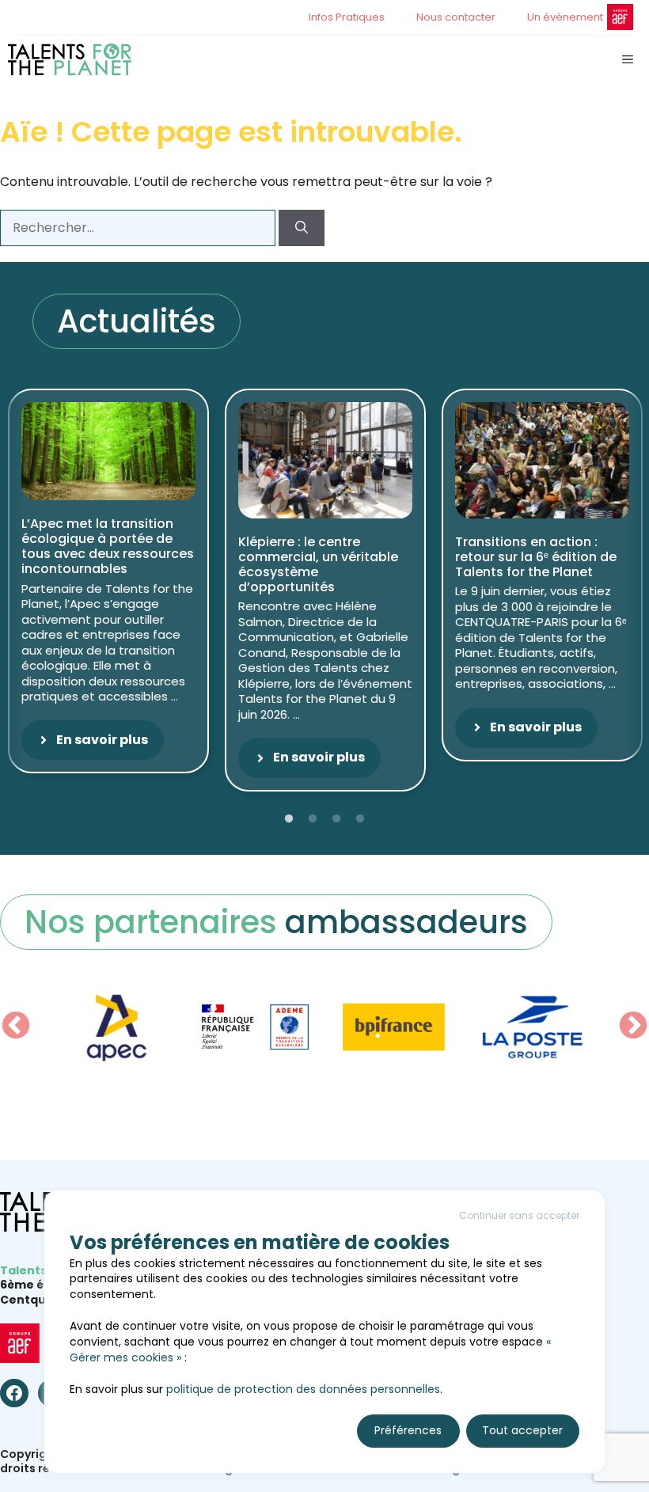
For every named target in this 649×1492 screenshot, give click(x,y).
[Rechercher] (301, 228)
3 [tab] (336, 819)
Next (633, 1026)
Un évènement (565, 17)
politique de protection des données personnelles (303, 1389)
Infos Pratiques (347, 17)
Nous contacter (455, 17)
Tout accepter (522, 1430)
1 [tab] (289, 819)
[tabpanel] (108, 581)
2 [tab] (313, 819)
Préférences (408, 1430)
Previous (16, 1026)
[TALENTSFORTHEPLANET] (69, 59)
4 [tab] (360, 819)
